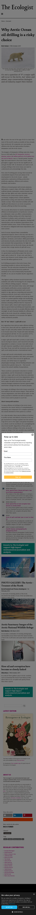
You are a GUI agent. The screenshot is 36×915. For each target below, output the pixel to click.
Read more (12, 904)
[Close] (32, 435)
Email (5, 451)
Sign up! (18, 477)
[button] (18, 912)
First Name (7, 457)
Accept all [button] (9, 907)
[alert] (18, 903)
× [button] (34, 894)
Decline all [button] (26, 907)
